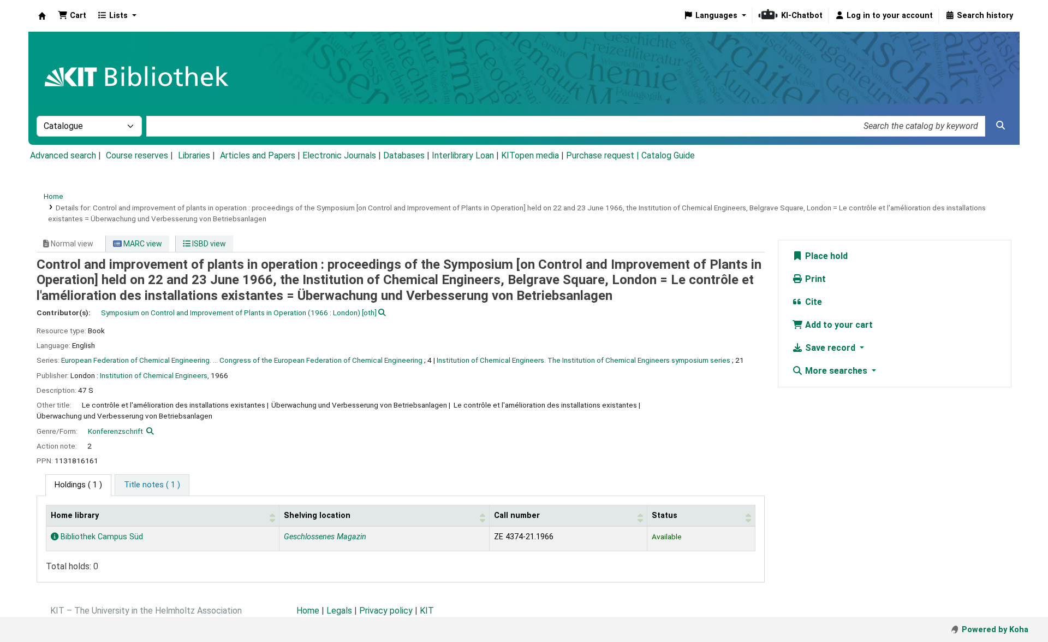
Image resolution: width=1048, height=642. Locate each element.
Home (53, 196)
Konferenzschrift (115, 431)
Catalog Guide (668, 155)
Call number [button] (517, 515)
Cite (812, 302)
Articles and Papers (257, 155)
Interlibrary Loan (463, 155)
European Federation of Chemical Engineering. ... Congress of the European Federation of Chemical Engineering (241, 360)
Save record (830, 348)
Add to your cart (838, 325)
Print (814, 279)
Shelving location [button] (317, 515)
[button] (72, 15)
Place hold (825, 256)
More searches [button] (836, 371)
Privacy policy (386, 610)
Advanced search (63, 155)
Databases (404, 155)
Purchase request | (603, 155)
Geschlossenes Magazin (325, 536)
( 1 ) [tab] (78, 485)
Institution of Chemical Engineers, (154, 375)
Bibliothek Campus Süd (100, 536)
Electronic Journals (339, 155)
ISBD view (208, 243)
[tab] (152, 485)
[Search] (1000, 126)
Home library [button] (75, 515)
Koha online (42, 16)
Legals (339, 610)
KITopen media (530, 155)
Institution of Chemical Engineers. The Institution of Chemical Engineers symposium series (583, 360)
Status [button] (664, 515)
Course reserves (137, 155)
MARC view (142, 243)
